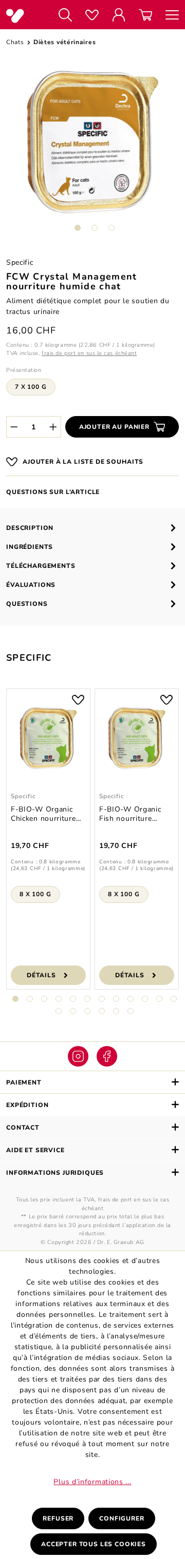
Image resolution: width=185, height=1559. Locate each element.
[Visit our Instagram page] (78, 1056)
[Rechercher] (65, 15)
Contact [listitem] (23, 1127)
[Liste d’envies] (92, 15)
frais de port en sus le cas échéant (89, 353)
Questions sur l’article (53, 492)
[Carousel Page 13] (58, 1011)
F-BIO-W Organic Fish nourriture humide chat (130, 814)
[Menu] (169, 15)
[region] (92, 155)
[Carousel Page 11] (159, 999)
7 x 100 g (31, 387)
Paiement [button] (24, 1082)
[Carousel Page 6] (87, 999)
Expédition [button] (27, 1105)
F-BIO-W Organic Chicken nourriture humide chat (43, 814)
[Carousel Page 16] (102, 1011)
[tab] (92, 527)
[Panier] (145, 15)
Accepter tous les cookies (93, 1544)
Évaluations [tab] (30, 585)
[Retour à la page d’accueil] (23, 16)
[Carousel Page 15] (87, 1011)
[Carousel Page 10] (145, 999)
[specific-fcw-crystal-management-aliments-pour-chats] (92, 142)
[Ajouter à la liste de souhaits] (78, 698)
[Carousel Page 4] (58, 999)
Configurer (121, 1518)
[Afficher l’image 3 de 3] (111, 228)
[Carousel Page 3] (44, 999)
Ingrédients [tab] (29, 547)
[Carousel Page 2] (30, 999)
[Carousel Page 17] (116, 1011)
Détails (41, 975)
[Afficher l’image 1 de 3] (78, 228)
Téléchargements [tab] (41, 566)
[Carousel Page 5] (73, 999)
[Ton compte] (118, 15)
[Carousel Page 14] (73, 1011)
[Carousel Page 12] (174, 999)
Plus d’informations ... (92, 1482)
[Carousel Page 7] (102, 999)
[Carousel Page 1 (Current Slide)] (15, 999)
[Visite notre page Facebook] (107, 1056)
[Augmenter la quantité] (53, 427)
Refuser (58, 1518)
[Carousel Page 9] (130, 999)
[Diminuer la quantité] (14, 427)
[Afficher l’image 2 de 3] (94, 228)
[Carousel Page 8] (116, 999)
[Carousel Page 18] (130, 1011)
